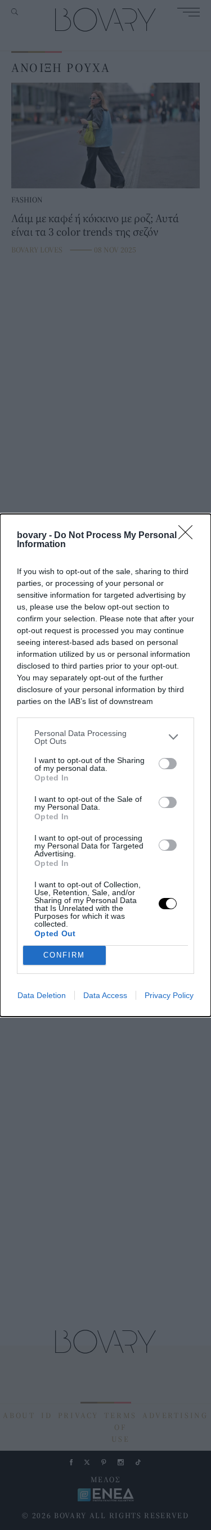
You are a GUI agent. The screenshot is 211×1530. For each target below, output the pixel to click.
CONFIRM (64, 955)
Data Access (105, 995)
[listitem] (105, 737)
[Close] (189, 536)
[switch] (168, 763)
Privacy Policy (169, 995)
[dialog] (105, 765)
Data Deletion (41, 995)
